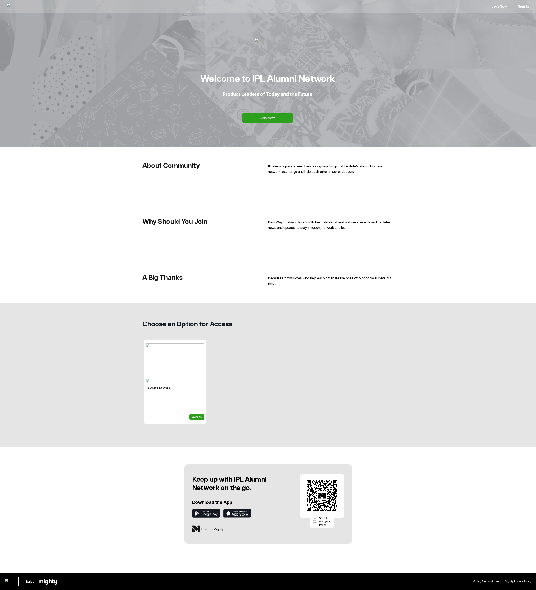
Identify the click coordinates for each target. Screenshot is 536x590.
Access (197, 417)
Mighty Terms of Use (486, 581)
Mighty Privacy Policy (518, 581)
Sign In (523, 6)
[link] (175, 381)
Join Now (499, 6)
